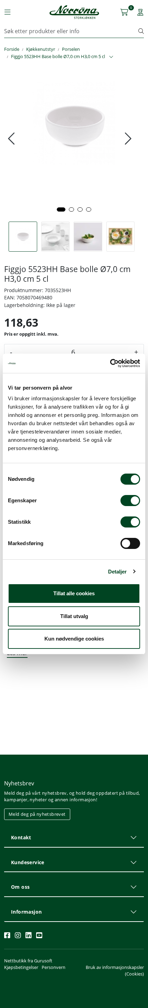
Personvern (53, 967)
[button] (61, 209)
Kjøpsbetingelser (21, 967)
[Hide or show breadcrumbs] (111, 57)
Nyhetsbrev (19, 783)
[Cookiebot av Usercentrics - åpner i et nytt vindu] (110, 363)
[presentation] (12, 138)
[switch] (130, 500)
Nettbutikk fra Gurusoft (28, 961)
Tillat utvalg (74, 616)
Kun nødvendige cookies (74, 639)
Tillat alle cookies (74, 593)
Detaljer (117, 572)
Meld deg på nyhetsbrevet (37, 814)
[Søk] (141, 31)
